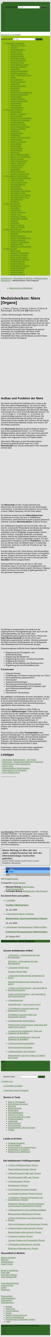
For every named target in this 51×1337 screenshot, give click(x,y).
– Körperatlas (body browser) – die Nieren (18, 760)
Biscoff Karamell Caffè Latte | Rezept (23, 1177)
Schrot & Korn (16, 167)
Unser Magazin (12, 20)
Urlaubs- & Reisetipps (19, 242)
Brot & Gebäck (16, 116)
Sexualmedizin (16, 189)
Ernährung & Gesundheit (20, 118)
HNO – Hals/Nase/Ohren (20, 75)
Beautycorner (16, 206)
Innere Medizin (16, 80)
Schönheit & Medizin (19, 219)
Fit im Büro (15, 208)
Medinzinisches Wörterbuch (21, 288)
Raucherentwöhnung (19, 95)
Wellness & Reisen (14, 26)
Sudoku (11, 1130)
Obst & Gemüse (17, 159)
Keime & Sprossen (18, 142)
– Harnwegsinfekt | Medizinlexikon (15, 768)
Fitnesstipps (15, 210)
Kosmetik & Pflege (18, 217)
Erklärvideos (13, 1110)
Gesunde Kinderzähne (19, 253)
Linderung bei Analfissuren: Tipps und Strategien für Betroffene (24, 1038)
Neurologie (15, 88)
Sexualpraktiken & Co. (19, 197)
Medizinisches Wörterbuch (19, 1152)
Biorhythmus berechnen (18, 1104)
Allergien (14, 48)
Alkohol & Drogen (17, 45)
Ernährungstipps (17, 122)
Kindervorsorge (16, 272)
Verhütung (14, 202)
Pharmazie (15, 90)
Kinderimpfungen (17, 264)
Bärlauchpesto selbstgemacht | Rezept (24, 1214)
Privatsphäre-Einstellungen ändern (20, 1319)
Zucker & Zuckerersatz (19, 174)
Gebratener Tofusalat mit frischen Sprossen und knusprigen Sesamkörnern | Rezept (26, 1205)
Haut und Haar (7, 1285)
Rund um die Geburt (18, 257)
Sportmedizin (16, 103)
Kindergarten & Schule (20, 266)
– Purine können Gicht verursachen (16, 764)
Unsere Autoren (12, 1311)
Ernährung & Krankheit (20, 120)
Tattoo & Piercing (17, 227)
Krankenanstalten (15, 1119)
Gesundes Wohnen (18, 67)
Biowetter (12, 1106)
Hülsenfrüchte (16, 140)
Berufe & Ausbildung (9, 1270)
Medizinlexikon (19, 883)
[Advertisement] (25, 366)
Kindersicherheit (17, 270)
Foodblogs (14, 131)
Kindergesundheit (17, 82)
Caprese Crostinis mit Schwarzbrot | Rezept (26, 1240)
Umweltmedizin (16, 108)
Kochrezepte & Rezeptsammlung (22, 1147)
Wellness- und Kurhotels (20, 247)
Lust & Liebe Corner (18, 182)
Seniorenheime (14, 1125)
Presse (9, 1313)
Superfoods (15, 170)
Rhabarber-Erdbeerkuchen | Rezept (23, 1248)
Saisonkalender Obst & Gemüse (21, 1128)
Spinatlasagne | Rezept (18, 1185)
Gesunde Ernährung (14, 16)
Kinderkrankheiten (18, 268)
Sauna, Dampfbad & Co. (20, 238)
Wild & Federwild (17, 172)
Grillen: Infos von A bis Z (20, 137)
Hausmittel (14, 69)
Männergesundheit (18, 86)
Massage (14, 234)
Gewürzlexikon (16, 133)
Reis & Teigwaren (17, 163)
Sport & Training (17, 225)
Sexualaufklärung (17, 185)
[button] (10, 869)
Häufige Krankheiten (19, 71)
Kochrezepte (15, 146)
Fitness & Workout (18, 212)
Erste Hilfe (5, 1273)
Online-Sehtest (14, 1123)
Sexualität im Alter (18, 193)
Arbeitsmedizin (16, 54)
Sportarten (14, 223)
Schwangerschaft (17, 274)
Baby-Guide (15, 251)
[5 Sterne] (40, 309)
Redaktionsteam (11, 879)
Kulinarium (15, 152)
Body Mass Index (17, 58)
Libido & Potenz (17, 180)
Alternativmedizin (17, 50)
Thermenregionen (18, 240)
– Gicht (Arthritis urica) (10, 773)
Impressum (10, 1309)
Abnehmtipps (16, 112)
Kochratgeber (16, 144)
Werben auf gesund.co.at (16, 1315)
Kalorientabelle (14, 1145)
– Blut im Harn (7, 766)
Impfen (13, 78)
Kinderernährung (17, 262)
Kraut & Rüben (16, 148)
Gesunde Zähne (17, 63)
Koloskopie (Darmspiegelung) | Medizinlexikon (26, 932)
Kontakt (9, 1307)
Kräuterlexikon (16, 150)
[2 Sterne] (13, 309)
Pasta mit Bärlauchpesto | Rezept (22, 1169)
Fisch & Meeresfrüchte (19, 127)
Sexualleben (15, 187)
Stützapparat (15, 105)
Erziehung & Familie (19, 255)
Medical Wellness (17, 236)
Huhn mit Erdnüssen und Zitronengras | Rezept (28, 1224)
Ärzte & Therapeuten (17, 1102)
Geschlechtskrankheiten (20, 178)
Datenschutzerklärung (15, 1317)
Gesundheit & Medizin (15, 13)
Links (8, 1322)
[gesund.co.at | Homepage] (7, 3)
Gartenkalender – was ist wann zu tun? (24, 1004)
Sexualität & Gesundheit (20, 191)
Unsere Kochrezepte (14, 18)
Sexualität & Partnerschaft (17, 22)
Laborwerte (15, 84)
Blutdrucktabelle (17, 56)
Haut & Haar (15, 214)
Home (8, 11)
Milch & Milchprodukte (19, 155)
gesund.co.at (6, 278)
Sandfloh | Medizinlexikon (17, 905)
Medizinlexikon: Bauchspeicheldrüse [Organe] (26, 919)
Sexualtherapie (16, 200)
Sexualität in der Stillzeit (20, 195)
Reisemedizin (16, 97)
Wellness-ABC (16, 244)
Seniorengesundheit (19, 101)
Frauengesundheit (18, 60)
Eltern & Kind (11, 28)
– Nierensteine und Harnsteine (14, 770)
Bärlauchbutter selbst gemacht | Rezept (24, 1232)
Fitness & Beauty (13, 24)
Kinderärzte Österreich (19, 259)
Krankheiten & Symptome (19, 1150)
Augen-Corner (16, 52)
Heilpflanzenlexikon (18, 73)
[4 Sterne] (31, 309)
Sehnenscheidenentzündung (20, 1047)
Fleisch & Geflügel (18, 129)
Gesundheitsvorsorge (19, 65)
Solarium (14, 221)
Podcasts (10, 31)
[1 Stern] (5, 309)
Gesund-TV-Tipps (15, 1115)
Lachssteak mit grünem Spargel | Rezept (25, 1194)
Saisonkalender (17, 165)
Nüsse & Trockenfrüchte (20, 157)
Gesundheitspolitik (9, 1277)
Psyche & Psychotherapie (21, 93)
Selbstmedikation (17, 99)
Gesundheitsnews (15, 1113)
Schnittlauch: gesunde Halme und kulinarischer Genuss (22, 1016)
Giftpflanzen (15, 135)
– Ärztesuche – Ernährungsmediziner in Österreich (22, 762)
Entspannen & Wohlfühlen (21, 232)
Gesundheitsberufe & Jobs (19, 1117)
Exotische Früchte (18, 125)
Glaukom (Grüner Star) (17, 972)
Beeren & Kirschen (18, 114)
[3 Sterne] (22, 309)
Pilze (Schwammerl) (18, 161)
